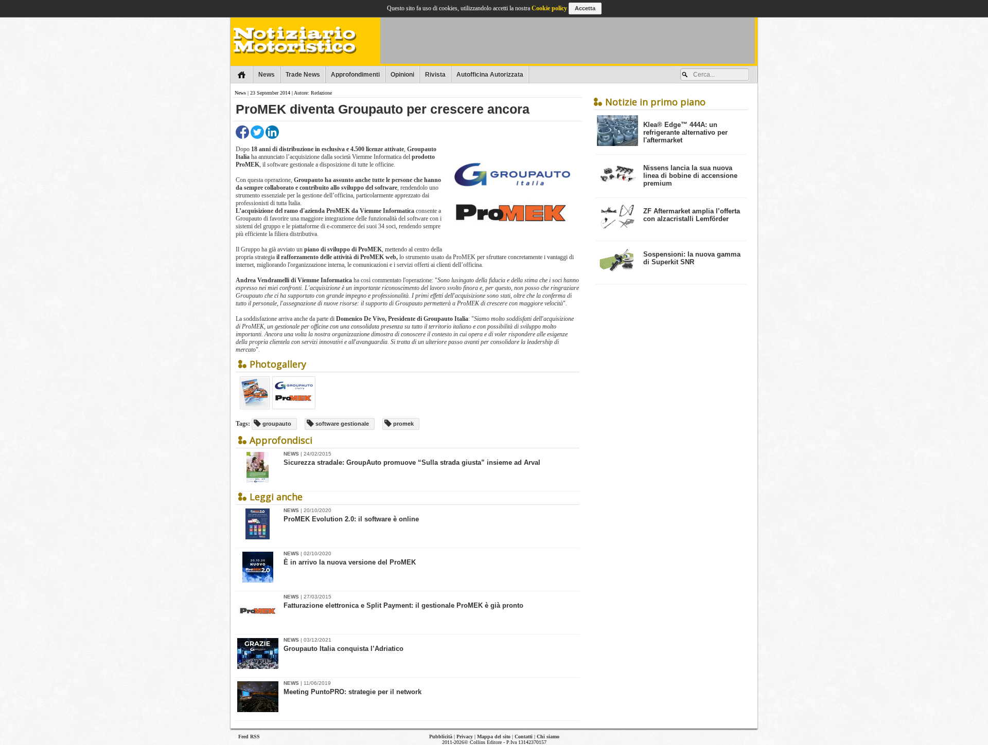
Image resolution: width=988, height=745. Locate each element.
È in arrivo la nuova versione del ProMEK (350, 562)
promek (403, 424)
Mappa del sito (493, 736)
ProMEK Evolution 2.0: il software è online (351, 519)
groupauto (276, 424)
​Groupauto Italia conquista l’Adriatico (343, 648)
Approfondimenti (355, 74)
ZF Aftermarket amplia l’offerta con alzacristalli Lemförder (691, 215)
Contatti (524, 736)
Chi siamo (548, 736)
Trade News (303, 74)
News (266, 74)
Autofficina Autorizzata (489, 74)
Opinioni (402, 74)
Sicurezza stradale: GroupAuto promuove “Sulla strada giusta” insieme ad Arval (412, 462)
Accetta (585, 8)
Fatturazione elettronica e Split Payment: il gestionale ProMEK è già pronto (403, 605)
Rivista (435, 74)
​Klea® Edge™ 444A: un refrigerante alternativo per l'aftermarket (685, 132)
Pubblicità (440, 736)
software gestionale (341, 424)
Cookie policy (549, 8)
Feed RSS (249, 736)
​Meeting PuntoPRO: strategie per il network (352, 692)
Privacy (464, 736)
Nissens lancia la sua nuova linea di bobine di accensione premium (690, 175)
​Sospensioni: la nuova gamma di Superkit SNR (691, 258)
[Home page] (242, 74)
